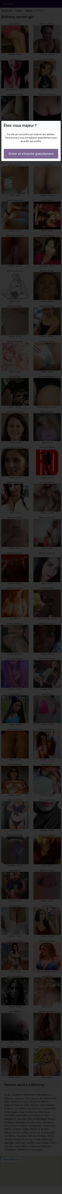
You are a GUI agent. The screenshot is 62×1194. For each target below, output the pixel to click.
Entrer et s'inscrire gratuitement (31, 154)
